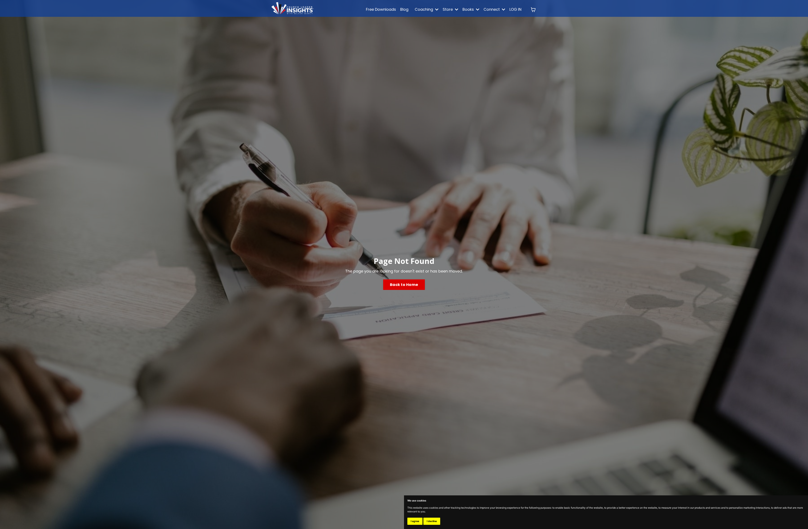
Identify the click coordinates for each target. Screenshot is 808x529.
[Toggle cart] (533, 9)
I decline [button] (432, 521)
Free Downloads (381, 9)
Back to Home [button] (404, 284)
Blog (404, 9)
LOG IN (515, 9)
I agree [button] (415, 521)
